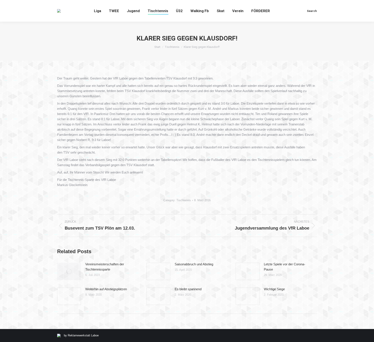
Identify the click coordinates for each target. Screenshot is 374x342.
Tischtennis (183, 200)
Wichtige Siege (274, 289)
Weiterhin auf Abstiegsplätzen (106, 289)
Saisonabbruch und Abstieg (194, 264)
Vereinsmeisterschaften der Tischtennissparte (104, 266)
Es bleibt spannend (188, 289)
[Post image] (69, 271)
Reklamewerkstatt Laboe (83, 335)
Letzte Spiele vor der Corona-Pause (284, 266)
